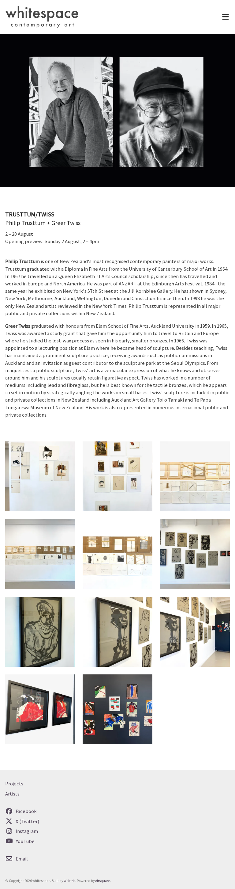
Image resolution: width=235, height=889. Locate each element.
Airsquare (102, 881)
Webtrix (69, 881)
